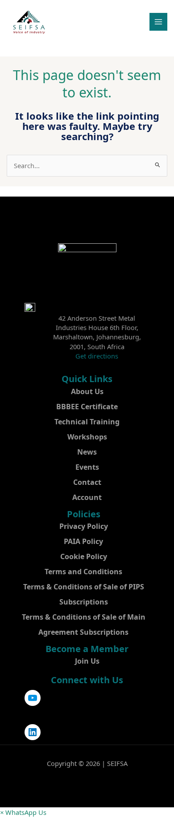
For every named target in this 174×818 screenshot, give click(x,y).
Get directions (96, 355)
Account (87, 497)
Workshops (87, 437)
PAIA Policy (83, 541)
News (87, 452)
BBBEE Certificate (87, 406)
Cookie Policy (83, 556)
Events (87, 467)
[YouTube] (33, 698)
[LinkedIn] (33, 732)
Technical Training (87, 422)
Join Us (87, 661)
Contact (87, 482)
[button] (23, 812)
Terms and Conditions (83, 571)
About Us (87, 391)
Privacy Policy (83, 526)
